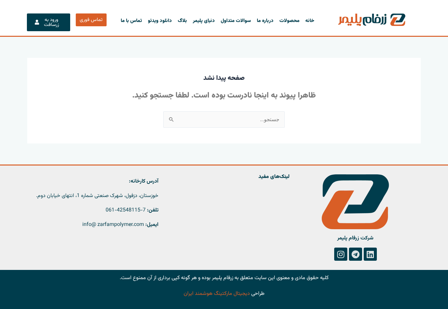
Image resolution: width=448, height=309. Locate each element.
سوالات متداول (236, 21)
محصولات (289, 21)
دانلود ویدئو (160, 21)
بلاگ (182, 21)
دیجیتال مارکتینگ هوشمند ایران (217, 294)
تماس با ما (131, 21)
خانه (309, 21)
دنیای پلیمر (204, 21)
